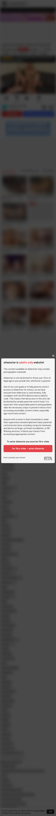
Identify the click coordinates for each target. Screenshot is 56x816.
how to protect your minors (14, 458)
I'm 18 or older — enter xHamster (28, 448)
